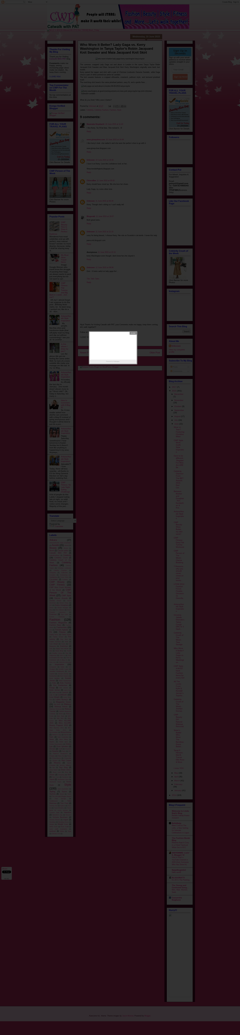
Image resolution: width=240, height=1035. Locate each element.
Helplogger (116, 361)
